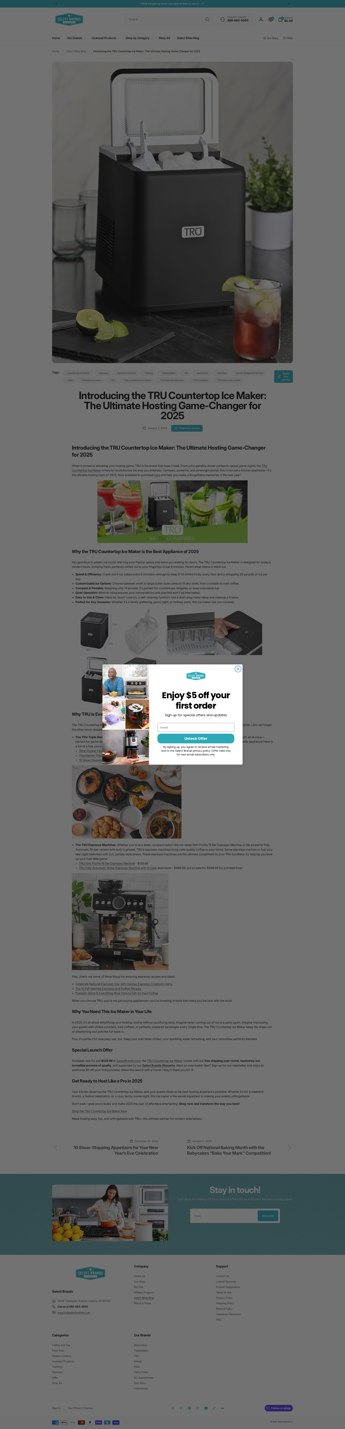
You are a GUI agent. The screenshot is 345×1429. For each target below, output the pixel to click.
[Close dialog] (238, 669)
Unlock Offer (195, 738)
